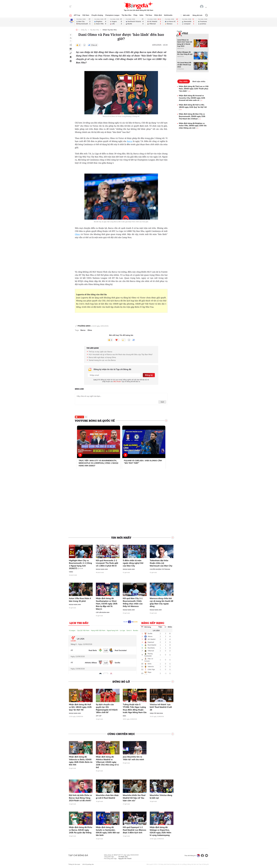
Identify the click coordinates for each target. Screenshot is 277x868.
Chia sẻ (94, 45)
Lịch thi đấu (78, 623)
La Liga (122, 630)
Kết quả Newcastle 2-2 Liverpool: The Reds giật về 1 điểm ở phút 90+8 (107, 563)
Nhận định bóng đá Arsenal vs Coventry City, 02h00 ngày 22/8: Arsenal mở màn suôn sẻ (192, 97)
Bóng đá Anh (197, 15)
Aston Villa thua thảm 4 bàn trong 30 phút (80, 599)
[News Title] (70, 57)
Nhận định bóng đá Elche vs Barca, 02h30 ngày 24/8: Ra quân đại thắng (80, 830)
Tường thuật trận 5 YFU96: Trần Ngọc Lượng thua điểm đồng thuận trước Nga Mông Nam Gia (135, 708)
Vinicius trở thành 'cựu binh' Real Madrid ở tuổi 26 (161, 707)
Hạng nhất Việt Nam (98, 630)
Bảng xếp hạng (152, 623)
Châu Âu (84, 30)
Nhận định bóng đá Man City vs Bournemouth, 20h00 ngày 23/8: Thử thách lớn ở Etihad (192, 116)
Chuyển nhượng (97, 15)
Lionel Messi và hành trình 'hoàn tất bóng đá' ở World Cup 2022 (184, 43)
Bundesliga (137, 630)
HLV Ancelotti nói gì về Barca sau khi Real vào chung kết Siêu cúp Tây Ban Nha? (121, 354)
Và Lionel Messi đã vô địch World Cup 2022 (184, 65)
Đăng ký (149, 375)
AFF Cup (77, 15)
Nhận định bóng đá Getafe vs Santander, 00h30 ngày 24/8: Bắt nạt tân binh (108, 831)
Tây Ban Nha (126, 15)
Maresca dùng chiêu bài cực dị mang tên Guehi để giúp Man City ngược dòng (161, 602)
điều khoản (117, 381)
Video (71, 572)
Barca (129, 141)
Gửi (162, 402)
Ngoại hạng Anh (102, 569)
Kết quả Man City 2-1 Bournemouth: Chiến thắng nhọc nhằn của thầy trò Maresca (133, 602)
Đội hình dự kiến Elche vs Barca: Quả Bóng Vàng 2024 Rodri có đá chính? (80, 798)
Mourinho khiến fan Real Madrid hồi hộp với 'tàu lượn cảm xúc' (134, 798)
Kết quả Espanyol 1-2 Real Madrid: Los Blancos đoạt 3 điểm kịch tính (134, 830)
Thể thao (148, 15)
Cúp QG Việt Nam (83, 630)
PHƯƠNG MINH (84, 326)
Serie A (128, 630)
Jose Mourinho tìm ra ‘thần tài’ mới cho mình (133, 758)
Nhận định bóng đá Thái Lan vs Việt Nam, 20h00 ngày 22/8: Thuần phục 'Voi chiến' (194, 88)
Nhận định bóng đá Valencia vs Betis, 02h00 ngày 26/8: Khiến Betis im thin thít (80, 760)
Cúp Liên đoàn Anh (102, 612)
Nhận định (158, 15)
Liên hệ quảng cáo (88, 864)
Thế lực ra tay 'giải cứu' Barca (100, 352)
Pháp (135, 15)
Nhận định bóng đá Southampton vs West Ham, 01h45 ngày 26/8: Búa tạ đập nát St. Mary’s (107, 603)
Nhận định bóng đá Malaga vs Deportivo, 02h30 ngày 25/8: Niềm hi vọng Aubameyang (160, 831)
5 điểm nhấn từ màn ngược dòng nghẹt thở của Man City (133, 563)
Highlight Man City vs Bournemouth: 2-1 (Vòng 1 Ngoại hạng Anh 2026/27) (80, 564)
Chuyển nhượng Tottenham (160, 569)
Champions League (112, 15)
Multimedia (168, 15)
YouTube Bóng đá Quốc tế (95, 420)
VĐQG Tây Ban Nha (109, 30)
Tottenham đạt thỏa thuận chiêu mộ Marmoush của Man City (161, 563)
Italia (141, 15)
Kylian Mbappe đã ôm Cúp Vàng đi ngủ (184, 53)
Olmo (77, 234)
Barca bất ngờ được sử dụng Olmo (102, 357)
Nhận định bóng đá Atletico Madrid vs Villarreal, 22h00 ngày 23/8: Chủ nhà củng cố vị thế (107, 761)
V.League (72, 630)
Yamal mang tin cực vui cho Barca (102, 360)
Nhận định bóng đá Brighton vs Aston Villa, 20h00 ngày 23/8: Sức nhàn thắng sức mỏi (193, 125)
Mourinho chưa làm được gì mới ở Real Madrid (107, 796)
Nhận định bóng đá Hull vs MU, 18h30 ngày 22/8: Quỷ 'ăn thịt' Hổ (80, 707)
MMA (124, 716)
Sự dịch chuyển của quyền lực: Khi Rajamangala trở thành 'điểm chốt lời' (107, 708)
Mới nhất (186, 15)
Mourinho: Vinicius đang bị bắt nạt (161, 796)
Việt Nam (85, 15)
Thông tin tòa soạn (74, 864)
